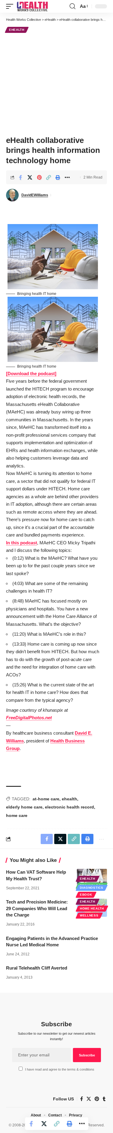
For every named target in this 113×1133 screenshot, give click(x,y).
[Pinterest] (97, 1099)
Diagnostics (91, 887)
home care (16, 815)
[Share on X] (30, 177)
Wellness (89, 915)
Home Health (92, 908)
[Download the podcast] (31, 373)
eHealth (16, 29)
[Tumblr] (104, 1099)
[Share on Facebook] (20, 177)
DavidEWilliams (34, 195)
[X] (89, 1099)
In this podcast (21, 542)
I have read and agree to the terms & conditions (59, 1069)
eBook (86, 894)
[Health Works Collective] (32, 6)
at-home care (46, 798)
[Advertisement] (56, 83)
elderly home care (24, 807)
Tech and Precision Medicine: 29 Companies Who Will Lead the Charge (37, 908)
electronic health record (69, 807)
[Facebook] (81, 1099)
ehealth (69, 798)
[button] (11, 6)
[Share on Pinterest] (39, 177)
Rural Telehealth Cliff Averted (36, 967)
